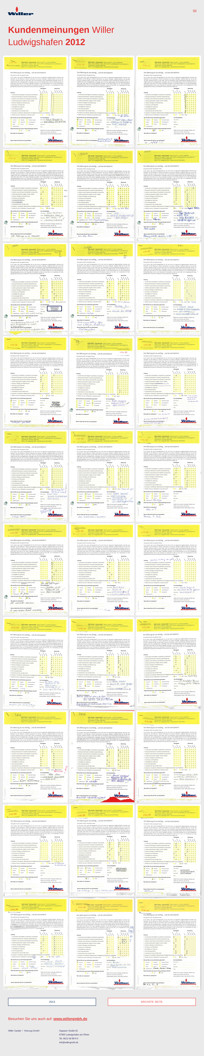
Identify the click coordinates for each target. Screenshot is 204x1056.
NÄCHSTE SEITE (152, 1001)
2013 (52, 1001)
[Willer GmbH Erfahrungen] (20, 9)
